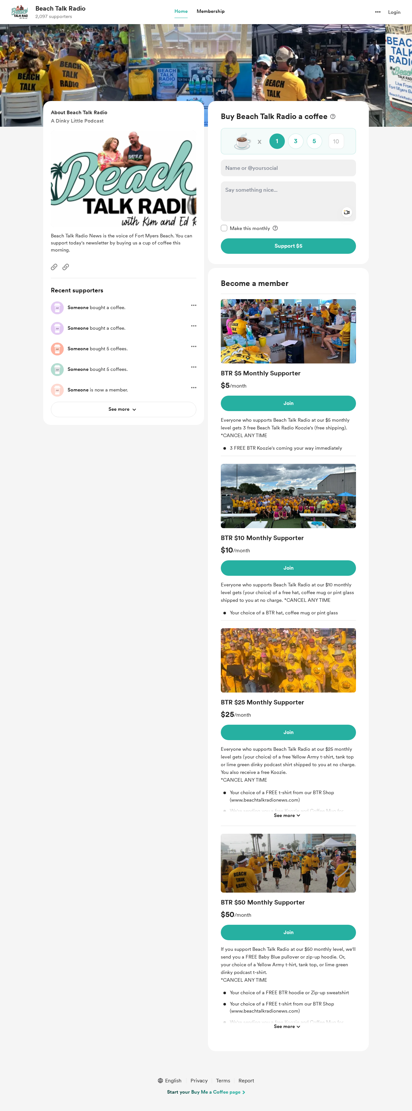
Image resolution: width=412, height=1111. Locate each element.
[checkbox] (245, 228)
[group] (288, 377)
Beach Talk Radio (60, 8)
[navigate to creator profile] (20, 12)
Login (394, 12)
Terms (223, 1081)
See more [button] (284, 815)
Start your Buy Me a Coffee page (203, 1092)
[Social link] (54, 267)
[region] (288, 182)
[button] (181, 11)
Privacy (199, 1081)
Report (246, 1081)
